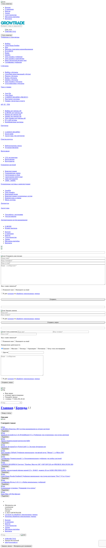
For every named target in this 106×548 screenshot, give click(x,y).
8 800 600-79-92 (10, 31)
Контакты (8, 18)
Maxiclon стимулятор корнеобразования (19, 49)
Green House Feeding (12, 45)
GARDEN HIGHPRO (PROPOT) (16, 97)
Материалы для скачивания (22, 546)
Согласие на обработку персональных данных (21, 514)
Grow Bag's (9, 95)
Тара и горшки (6, 87)
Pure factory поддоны (12, 99)
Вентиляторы (9, 159)
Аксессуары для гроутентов (15, 136)
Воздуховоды (9, 161)
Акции (7, 13)
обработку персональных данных (28, 293)
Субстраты (4, 66)
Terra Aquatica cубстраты (13, 81)
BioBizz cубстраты (11, 72)
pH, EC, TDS (5, 104)
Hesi (6, 47)
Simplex (7, 55)
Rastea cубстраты (11, 78)
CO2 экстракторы (11, 157)
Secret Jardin (9, 134)
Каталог (8, 7)
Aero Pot (8, 93)
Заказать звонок (7, 546)
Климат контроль (11, 228)
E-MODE (8, 226)
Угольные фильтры (11, 147)
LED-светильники (11, 179)
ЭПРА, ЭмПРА (10, 180)
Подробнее (5, 431)
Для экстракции (10, 216)
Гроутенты (4, 125)
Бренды (7, 11)
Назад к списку (6, 413)
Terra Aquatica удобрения (13, 57)
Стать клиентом (7, 4)
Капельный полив (11, 194)
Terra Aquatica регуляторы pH (15, 118)
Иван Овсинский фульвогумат (16, 60)
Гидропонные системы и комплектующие (15, 184)
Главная (7, 408)
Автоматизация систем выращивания (14, 220)
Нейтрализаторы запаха (13, 146)
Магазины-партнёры (12, 17)
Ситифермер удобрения (13, 62)
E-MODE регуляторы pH (13, 113)
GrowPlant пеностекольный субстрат (18, 74)
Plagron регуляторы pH (13, 114)
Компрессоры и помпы (13, 198)
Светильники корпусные (14, 177)
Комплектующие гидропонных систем (18, 196)
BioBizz (7, 43)
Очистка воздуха (7, 139)
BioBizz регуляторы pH (13, 111)
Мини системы (10, 200)
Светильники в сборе (12, 175)
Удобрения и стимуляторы (10, 37)
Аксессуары (5, 208)
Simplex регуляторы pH (13, 116)
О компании (9, 9)
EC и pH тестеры (11, 120)
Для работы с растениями (14, 214)
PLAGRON (9, 51)
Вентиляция (5, 151)
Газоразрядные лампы (12, 173)
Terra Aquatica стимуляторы (14, 58)
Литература (5, 203)
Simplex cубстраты (11, 80)
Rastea (7, 53)
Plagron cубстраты (11, 76)
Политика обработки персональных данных (20, 516)
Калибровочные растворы (14, 122)
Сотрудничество (11, 15)
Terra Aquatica (10, 192)
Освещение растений (8, 165)
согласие (11, 293)
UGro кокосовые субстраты (14, 83)
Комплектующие (11, 171)
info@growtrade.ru (11, 542)
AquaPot (8, 190)
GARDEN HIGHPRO (12, 132)
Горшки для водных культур (15, 101)
